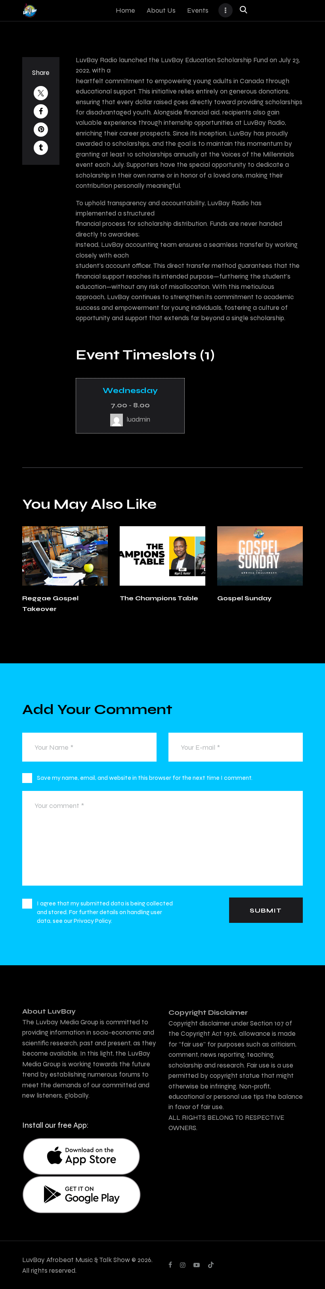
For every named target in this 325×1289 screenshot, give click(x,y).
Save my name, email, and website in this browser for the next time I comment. (144, 777)
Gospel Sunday (244, 598)
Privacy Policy (92, 920)
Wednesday (130, 390)
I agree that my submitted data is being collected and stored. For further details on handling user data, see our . (105, 911)
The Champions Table (159, 598)
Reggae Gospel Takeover (50, 603)
